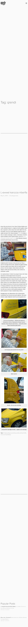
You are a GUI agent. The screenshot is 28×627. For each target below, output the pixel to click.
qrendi (17, 433)
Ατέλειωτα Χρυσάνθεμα (6, 434)
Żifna (20, 233)
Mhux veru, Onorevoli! (6, 617)
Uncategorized (13, 196)
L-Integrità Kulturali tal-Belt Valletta (8, 606)
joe (11, 433)
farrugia (5, 433)
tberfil (24, 433)
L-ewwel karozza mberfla (14, 192)
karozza (14, 433)
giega (8, 433)
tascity (21, 433)
